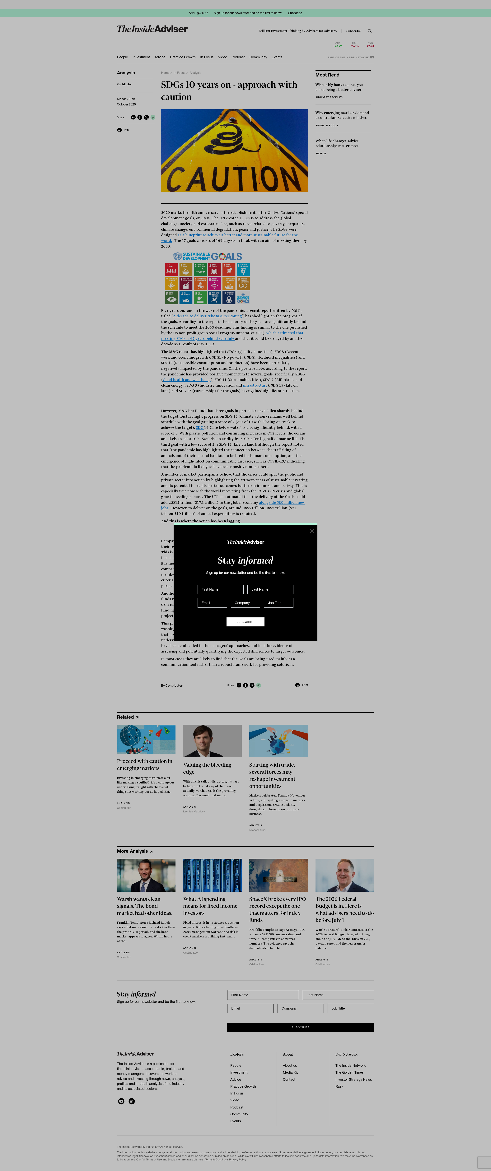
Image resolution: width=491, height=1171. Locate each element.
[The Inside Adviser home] (245, 542)
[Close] (312, 531)
